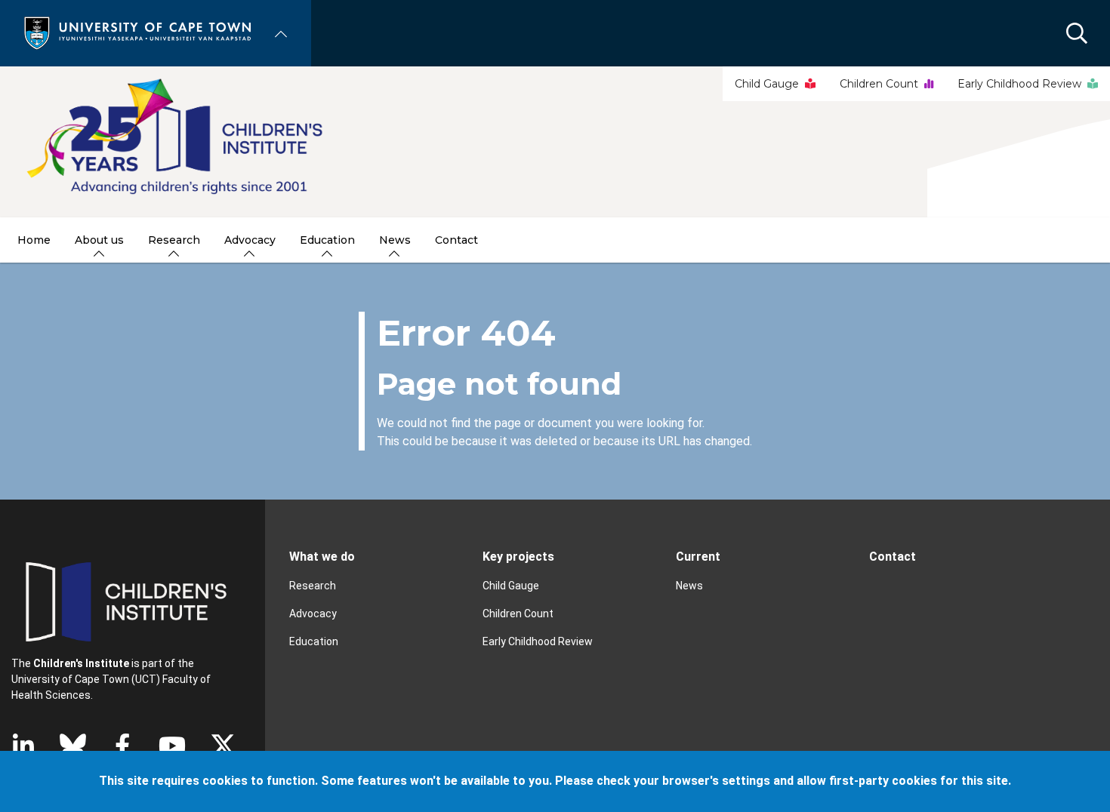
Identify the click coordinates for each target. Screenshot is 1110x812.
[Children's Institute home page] (555, 141)
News (689, 586)
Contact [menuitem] (456, 240)
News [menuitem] (395, 240)
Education (313, 641)
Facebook (122, 745)
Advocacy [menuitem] (250, 240)
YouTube (172, 745)
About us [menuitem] (99, 240)
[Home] (137, 32)
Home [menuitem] (34, 240)
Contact (892, 556)
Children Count (879, 84)
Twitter (223, 745)
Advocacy (313, 613)
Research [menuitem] (174, 240)
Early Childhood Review (1019, 84)
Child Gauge (767, 84)
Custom (73, 745)
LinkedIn (23, 745)
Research (312, 586)
